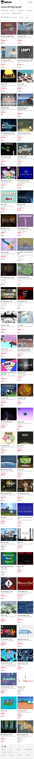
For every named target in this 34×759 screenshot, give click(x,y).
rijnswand (3, 520)
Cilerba (2, 448)
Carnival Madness (5, 301)
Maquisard (3, 107)
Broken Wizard (4, 156)
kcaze (2, 327)
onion (2, 377)
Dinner (2, 84)
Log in (30, 2)
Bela (18, 327)
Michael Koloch (20, 496)
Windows (14, 17)
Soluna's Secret (4, 493)
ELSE (18, 542)
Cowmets (3, 398)
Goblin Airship (4, 545)
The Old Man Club (21, 493)
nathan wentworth (4, 351)
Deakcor (2, 594)
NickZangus (3, 400)
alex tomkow (20, 86)
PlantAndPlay (3, 642)
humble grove (20, 353)
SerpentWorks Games (21, 737)
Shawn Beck (3, 472)
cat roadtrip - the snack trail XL (25, 252)
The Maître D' (4, 60)
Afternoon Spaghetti (6, 36)
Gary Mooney (3, 304)
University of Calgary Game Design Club (9, 665)
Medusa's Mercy (21, 663)
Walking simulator (16, 13)
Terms (10, 755)
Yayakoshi (19, 687)
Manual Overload (5, 469)
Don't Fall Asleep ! (5, 591)
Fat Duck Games (4, 255)
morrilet (2, 712)
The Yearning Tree (5, 422)
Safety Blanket (4, 180)
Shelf (2, 39)
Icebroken (3, 542)
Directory (4, 755)
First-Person (29, 10)
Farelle (2, 618)
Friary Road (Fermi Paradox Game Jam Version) (24, 349)
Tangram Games (4, 183)
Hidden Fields (20, 545)
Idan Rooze (3, 207)
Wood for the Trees (22, 133)
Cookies (27, 755)
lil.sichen (19, 424)
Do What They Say (21, 180)
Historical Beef (21, 591)
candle (18, 400)
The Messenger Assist (6, 133)
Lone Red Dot (20, 301)
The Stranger (20, 156)
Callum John (3, 496)
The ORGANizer (5, 639)
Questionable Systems (21, 594)
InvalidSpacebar (20, 256)
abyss (18, 445)
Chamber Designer (21, 615)
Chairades (3, 252)
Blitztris (19, 422)
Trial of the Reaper (21, 277)
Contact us (28, 749)
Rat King (19, 135)
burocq (2, 737)
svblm (18, 159)
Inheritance (3, 228)
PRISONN (19, 373)
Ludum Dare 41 (6, 13)
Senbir (19, 469)
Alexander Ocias (4, 424)
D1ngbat (19, 569)
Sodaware (19, 713)
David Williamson (21, 689)
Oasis (18, 325)
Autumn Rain (3, 86)
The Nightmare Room (6, 277)
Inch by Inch (20, 36)
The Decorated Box (5, 687)
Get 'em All (16, 7)
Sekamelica (3, 280)
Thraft (2, 204)
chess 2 (19, 84)
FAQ (10, 749)
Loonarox (19, 618)
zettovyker (19, 642)
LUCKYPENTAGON (21, 375)
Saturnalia (19, 204)
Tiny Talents (4, 445)
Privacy (19, 755)
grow (2, 517)
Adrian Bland (3, 231)
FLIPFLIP (3, 349)
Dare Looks (19, 39)
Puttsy (2, 710)
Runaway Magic (21, 734)
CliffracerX (19, 472)
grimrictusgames (20, 183)
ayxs (2, 570)
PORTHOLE (20, 398)
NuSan (18, 62)
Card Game (12, 10)
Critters (3, 615)
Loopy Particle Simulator (23, 60)
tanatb (18, 112)
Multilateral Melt (21, 639)
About (3, 749)
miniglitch (19, 448)
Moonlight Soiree (5, 734)
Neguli (18, 665)
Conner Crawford (5, 663)
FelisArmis (19, 304)
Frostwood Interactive (22, 231)
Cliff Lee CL (19, 280)
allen (2, 159)
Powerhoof (3, 62)
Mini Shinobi (20, 710)
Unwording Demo (21, 228)
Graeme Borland (4, 135)
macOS (21, 17)
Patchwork (3, 325)
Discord (19, 566)
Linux (27, 17)
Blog (18, 749)
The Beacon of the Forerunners (25, 517)
